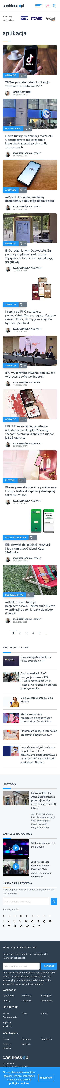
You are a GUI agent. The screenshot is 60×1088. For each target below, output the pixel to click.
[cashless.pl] (13, 6)
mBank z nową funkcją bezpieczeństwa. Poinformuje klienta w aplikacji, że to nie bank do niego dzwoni (30, 607)
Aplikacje (10, 75)
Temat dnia (8, 995)
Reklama (26, 1039)
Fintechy (10, 480)
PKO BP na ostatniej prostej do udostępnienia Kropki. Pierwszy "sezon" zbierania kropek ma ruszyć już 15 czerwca (29, 432)
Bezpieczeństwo (14, 595)
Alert (24, 1013)
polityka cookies (19, 1083)
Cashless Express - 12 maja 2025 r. (43, 844)
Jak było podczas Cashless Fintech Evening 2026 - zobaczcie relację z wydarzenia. (41, 869)
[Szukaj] (55, 6)
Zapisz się (49, 966)
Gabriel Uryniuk (22, 92)
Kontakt (26, 1044)
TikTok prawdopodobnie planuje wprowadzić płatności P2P (27, 84)
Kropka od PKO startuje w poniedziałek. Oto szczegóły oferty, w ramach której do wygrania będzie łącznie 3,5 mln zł (30, 317)
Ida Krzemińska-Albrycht (27, 153)
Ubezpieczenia (13, 128)
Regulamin (46, 1039)
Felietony (26, 995)
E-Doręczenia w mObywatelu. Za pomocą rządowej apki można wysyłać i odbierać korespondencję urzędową (29, 256)
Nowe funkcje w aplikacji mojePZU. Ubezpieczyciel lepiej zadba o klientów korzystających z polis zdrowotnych (29, 141)
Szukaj (44, 1013)
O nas (6, 1039)
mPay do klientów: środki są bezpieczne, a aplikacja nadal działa (29, 199)
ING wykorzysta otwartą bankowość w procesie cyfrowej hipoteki (30, 375)
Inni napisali (47, 1000)
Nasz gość (46, 995)
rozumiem (46, 1078)
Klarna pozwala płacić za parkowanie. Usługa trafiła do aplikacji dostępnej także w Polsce (31, 491)
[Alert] (48, 6)
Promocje (9, 783)
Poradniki (27, 1000)
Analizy (6, 1000)
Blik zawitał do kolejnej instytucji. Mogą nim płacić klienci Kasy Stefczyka (27, 548)
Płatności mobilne (15, 537)
